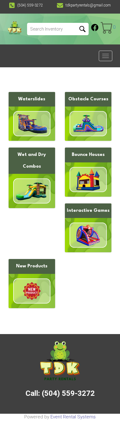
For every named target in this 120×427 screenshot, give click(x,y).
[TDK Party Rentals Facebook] (94, 27)
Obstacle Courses (88, 99)
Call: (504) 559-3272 (60, 393)
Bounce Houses (88, 155)
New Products (31, 266)
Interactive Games (88, 210)
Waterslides (31, 99)
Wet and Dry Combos (32, 161)
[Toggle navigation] (105, 56)
